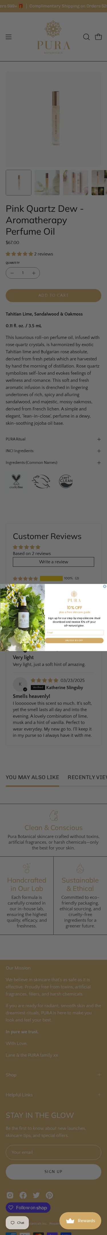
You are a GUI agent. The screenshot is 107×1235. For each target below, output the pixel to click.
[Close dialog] (104, 586)
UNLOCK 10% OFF (74, 640)
